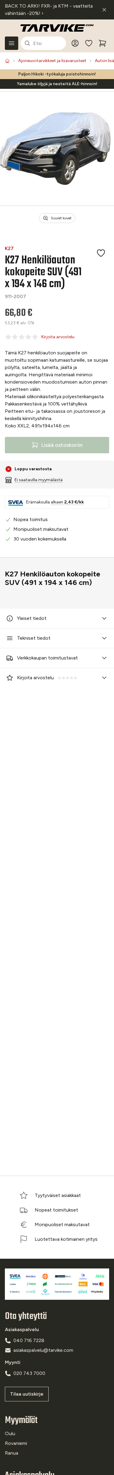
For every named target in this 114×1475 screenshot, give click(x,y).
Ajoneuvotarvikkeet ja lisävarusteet (52, 60)
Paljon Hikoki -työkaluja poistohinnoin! (57, 74)
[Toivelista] (88, 43)
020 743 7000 (29, 1373)
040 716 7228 (28, 1340)
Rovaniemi (16, 1443)
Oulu (10, 1433)
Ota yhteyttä (26, 1316)
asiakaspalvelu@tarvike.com (43, 1350)
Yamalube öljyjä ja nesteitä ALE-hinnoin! (57, 83)
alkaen (67, 502)
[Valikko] (11, 43)
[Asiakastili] (75, 43)
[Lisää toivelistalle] (101, 253)
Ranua (11, 1453)
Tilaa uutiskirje (26, 1394)
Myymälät (21, 1420)
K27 (9, 248)
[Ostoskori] (102, 43)
